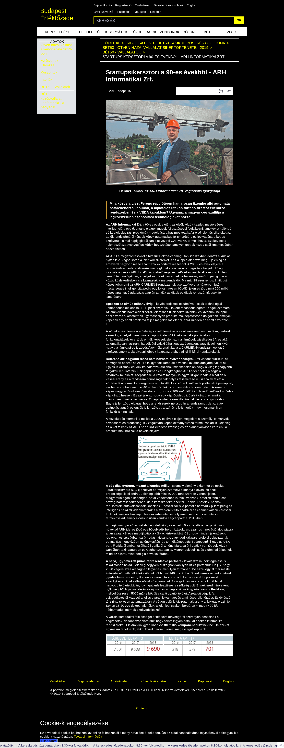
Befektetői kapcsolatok (168, 5)
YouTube (140, 11)
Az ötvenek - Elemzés (50, 63)
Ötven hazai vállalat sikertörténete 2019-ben (56, 49)
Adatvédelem (120, 681)
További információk (88, 736)
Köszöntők (49, 72)
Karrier (182, 681)
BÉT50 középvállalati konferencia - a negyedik (52, 100)
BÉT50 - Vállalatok (55, 87)
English (191, 5)
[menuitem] (57, 31)
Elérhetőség (143, 5)
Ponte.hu (142, 708)
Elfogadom (49, 741)
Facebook (123, 11)
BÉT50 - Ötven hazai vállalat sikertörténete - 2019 (155, 48)
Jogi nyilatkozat (89, 681)
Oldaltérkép (58, 681)
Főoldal (111, 43)
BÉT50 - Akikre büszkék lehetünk (191, 43)
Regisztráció (123, 5)
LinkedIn (155, 11)
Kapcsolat (205, 681)
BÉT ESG (207, 33)
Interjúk (46, 79)
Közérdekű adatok (153, 681)
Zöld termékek (231, 33)
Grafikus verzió (103, 11)
